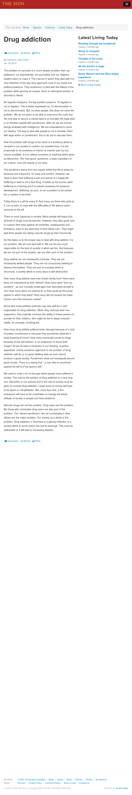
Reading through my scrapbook (97, 43)
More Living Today (91, 84)
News (51, 779)
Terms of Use (70, 782)
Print (37, 53)
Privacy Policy (35, 782)
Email (27, 53)
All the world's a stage (91, 66)
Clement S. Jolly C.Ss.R (18, 59)
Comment (13, 53)
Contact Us (84, 782)
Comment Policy (52, 782)
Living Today (65, 27)
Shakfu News (122, 788)
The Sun (21, 782)
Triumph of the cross (90, 58)
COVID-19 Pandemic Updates (31, 779)
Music (69, 779)
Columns (50, 27)
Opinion (37, 27)
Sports (60, 779)
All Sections (101, 779)
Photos (89, 779)
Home (26, 27)
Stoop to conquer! (89, 51)
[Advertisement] (39, 606)
